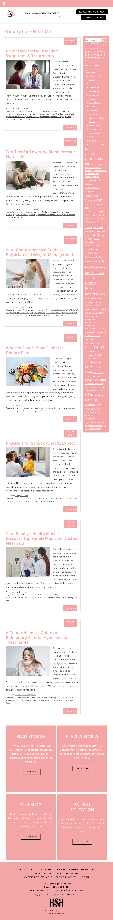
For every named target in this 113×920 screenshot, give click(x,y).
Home (22, 869)
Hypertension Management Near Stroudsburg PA (93, 326)
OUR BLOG (30, 804)
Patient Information (81, 869)
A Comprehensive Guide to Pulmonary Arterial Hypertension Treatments (38, 637)
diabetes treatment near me (63, 408)
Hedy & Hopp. (61, 913)
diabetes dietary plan (25, 408)
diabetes (99, 204)
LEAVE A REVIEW (82, 736)
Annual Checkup (95, 76)
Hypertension (94, 110)
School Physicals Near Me (45, 501)
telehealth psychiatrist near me (27, 117)
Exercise (89, 245)
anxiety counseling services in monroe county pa (95, 167)
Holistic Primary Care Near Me (28, 111)
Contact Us (71, 873)
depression (89, 204)
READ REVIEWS (31, 736)
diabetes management (42, 408)
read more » (70, 127)
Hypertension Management (24, 215)
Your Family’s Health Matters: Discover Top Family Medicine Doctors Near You (42, 538)
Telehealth (93, 137)
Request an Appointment (92, 12)
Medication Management (16, 114)
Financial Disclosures (48, 873)
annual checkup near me (95, 158)
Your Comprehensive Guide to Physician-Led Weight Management (39, 252)
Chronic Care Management (25, 695)
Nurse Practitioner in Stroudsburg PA (55, 310)
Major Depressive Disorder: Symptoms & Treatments (32, 53)
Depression (93, 95)
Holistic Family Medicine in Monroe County (96, 298)
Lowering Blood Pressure (65, 215)
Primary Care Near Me (57, 114)
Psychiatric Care (21, 108)
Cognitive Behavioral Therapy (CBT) (93, 195)
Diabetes (18, 405)
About (33, 869)
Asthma (92, 84)
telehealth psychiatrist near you (52, 117)
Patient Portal (94, 17)
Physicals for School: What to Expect (40, 443)
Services (60, 869)
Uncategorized (94, 141)
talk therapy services (96, 133)
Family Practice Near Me (96, 267)
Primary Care (34, 209)
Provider (46, 869)
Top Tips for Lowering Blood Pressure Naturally (42, 154)
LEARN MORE (31, 772)
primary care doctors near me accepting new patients (95, 384)
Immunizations (94, 114)
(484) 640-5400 (39, 13)
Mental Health (95, 347)
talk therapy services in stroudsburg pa (95, 412)
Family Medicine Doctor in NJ (28, 595)
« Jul (86, 70)
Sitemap (84, 877)
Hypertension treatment (45, 215)
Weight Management (23, 307)
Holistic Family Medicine (92, 288)
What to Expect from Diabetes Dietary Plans (35, 350)
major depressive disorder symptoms (55, 111)
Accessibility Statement (38, 877)
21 (98, 55)
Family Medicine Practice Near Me (50, 212)
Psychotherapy (91, 405)
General (92, 106)
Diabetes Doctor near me (96, 219)
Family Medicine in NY (48, 595)
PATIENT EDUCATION (82, 807)
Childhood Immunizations (27, 499)
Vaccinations (95, 429)
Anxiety (92, 80)
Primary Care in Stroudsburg (37, 114)
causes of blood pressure (26, 212)
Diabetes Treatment (95, 231)
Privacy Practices (66, 877)
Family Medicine (21, 209)
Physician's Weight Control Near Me (47, 313)
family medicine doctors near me (94, 249)
